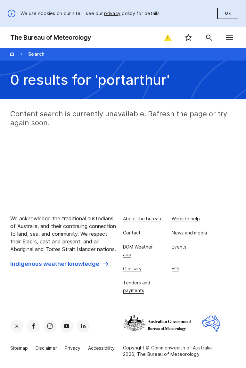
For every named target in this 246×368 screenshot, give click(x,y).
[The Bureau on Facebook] (33, 326)
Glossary (132, 268)
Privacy (72, 348)
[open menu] (229, 37)
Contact (132, 232)
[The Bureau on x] (16, 326)
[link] (59, 263)
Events (179, 246)
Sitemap (19, 348)
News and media (189, 232)
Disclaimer (46, 348)
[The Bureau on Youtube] (66, 326)
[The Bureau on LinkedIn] (83, 326)
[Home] (12, 54)
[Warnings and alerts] (167, 37)
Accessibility (101, 348)
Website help (186, 218)
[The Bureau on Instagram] (50, 326)
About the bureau (142, 218)
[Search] (208, 37)
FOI (175, 268)
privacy (112, 13)
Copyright (133, 347)
